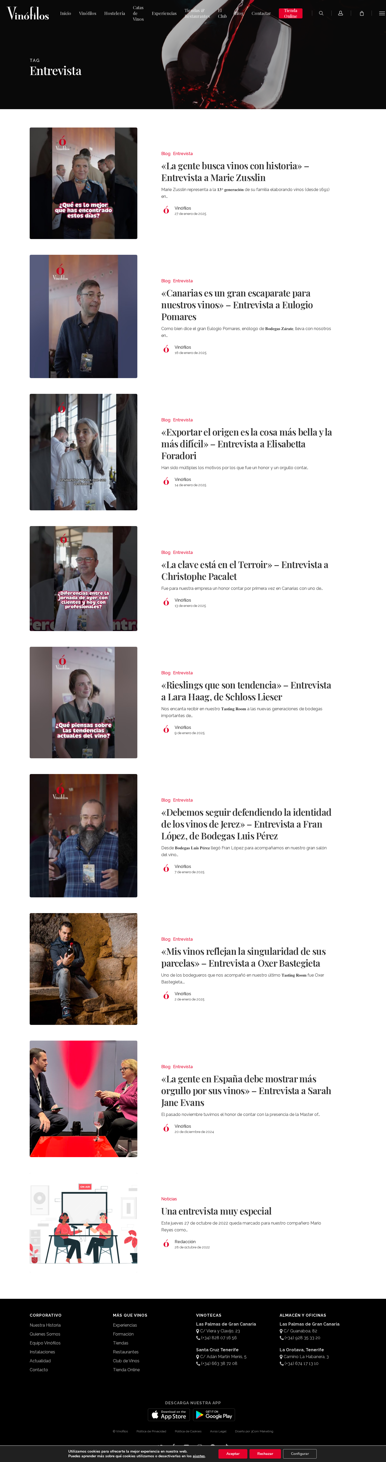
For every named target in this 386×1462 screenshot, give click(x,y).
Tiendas (120, 1343)
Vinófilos (183, 208)
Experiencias (125, 1325)
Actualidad (40, 1360)
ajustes (199, 1456)
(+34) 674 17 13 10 (302, 1363)
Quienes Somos (45, 1334)
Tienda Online (126, 1369)
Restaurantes (126, 1351)
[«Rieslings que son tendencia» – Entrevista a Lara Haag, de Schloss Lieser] (84, 702)
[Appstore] (169, 1417)
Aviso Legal (218, 1431)
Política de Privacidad (151, 1431)
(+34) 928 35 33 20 (302, 1337)
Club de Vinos (126, 1360)
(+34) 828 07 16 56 (219, 1337)
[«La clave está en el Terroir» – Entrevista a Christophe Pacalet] (84, 578)
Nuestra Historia (45, 1325)
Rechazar (265, 1453)
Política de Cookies (188, 1431)
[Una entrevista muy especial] (84, 1223)
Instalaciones (42, 1351)
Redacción (185, 1241)
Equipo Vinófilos (45, 1343)
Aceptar (232, 1453)
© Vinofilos (120, 1431)
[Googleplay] (214, 1417)
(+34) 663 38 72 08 (219, 1363)
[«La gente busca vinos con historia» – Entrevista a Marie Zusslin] (84, 183)
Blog (165, 153)
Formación (123, 1334)
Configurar (300, 1453)
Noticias (169, 1198)
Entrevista (183, 153)
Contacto (39, 1369)
